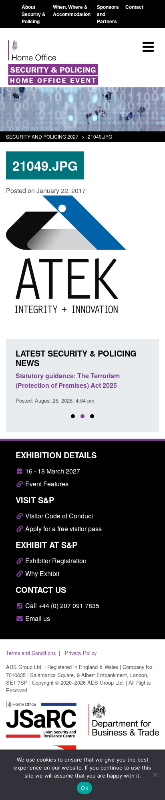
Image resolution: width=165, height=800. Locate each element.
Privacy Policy (81, 653)
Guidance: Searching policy (58, 375)
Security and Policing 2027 (42, 136)
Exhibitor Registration (55, 560)
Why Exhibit (41, 573)
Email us (37, 618)
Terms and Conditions (31, 653)
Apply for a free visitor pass (63, 528)
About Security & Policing (34, 14)
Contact (134, 6)
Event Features (46, 483)
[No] (155, 775)
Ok (84, 788)
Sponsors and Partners (108, 14)
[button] (73, 416)
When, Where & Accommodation (72, 10)
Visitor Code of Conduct (58, 515)
